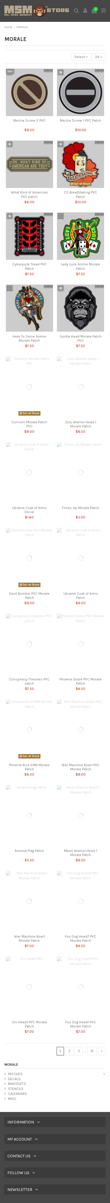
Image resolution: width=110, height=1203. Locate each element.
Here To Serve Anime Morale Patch (29, 338)
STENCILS (15, 1089)
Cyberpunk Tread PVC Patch (29, 266)
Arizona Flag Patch (29, 851)
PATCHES (15, 1074)
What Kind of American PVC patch (29, 194)
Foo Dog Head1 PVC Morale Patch (80, 1024)
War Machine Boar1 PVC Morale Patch (80, 767)
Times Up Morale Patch (80, 508)
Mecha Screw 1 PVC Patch (80, 120)
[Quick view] (29, 114)
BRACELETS (17, 1084)
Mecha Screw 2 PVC (29, 120)
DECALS (14, 1079)
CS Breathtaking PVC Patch (80, 194)
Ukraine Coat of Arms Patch (80, 595)
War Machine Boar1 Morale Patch (29, 938)
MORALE (11, 1064)
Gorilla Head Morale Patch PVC (80, 338)
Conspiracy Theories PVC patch (29, 681)
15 (92, 1051)
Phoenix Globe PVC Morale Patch (80, 681)
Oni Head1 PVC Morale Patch (29, 1024)
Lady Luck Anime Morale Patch (80, 266)
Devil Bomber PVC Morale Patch (29, 595)
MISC (12, 1099)
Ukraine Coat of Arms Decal (29, 510)
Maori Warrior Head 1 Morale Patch (80, 853)
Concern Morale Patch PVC (29, 424)
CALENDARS (17, 1094)
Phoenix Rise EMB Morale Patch (29, 767)
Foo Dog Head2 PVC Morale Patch (80, 938)
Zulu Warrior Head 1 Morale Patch (80, 424)
